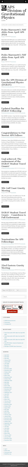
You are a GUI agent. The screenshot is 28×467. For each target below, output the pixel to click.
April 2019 (6, 373)
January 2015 (7, 436)
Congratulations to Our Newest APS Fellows (13, 134)
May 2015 (6, 430)
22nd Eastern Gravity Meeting (12, 266)
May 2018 (6, 382)
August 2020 (7, 361)
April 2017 (6, 397)
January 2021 (7, 360)
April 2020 (6, 367)
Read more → (5, 48)
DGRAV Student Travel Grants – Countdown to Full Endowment (13, 215)
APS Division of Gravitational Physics (13, 12)
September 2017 (8, 392)
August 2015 (7, 424)
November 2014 (8, 440)
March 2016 (7, 413)
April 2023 (6, 356)
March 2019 (7, 375)
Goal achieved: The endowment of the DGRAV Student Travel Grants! (13, 163)
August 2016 (7, 407)
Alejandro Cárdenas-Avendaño (8, 86)
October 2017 (7, 390)
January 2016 (7, 416)
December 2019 (8, 368)
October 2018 (7, 378)
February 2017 (7, 401)
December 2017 (8, 387)
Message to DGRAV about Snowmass (13, 346)
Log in (5, 448)
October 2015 (7, 421)
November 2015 (8, 419)
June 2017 (6, 394)
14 (17, 290)
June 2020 (6, 363)
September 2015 (8, 423)
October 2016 (7, 406)
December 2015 (8, 418)
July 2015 (6, 426)
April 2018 (6, 384)
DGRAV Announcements (9, 320)
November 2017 (8, 389)
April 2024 (6, 355)
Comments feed (8, 452)
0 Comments (13, 36)
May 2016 (6, 409)
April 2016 (6, 411)
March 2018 (7, 385)
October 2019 (7, 372)
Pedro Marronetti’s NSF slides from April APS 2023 (13, 57)
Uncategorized (7, 324)
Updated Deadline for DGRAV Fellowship (12, 109)
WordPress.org (7, 454)
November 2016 (8, 404)
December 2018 (8, 377)
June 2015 (6, 428)
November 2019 (8, 370)
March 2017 (7, 399)
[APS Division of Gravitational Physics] (4, 8)
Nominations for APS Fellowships (12, 240)
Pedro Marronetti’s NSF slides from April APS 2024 (13, 32)
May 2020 (6, 365)
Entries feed (7, 450)
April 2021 (6, 358)
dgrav (4, 36)
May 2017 (6, 395)
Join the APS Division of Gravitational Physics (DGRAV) (13, 82)
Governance (7, 322)
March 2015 (7, 433)
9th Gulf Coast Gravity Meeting (13, 189)
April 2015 (6, 431)
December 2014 (8, 438)
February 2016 (7, 414)
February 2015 (7, 435)
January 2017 (7, 402)
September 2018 (8, 380)
